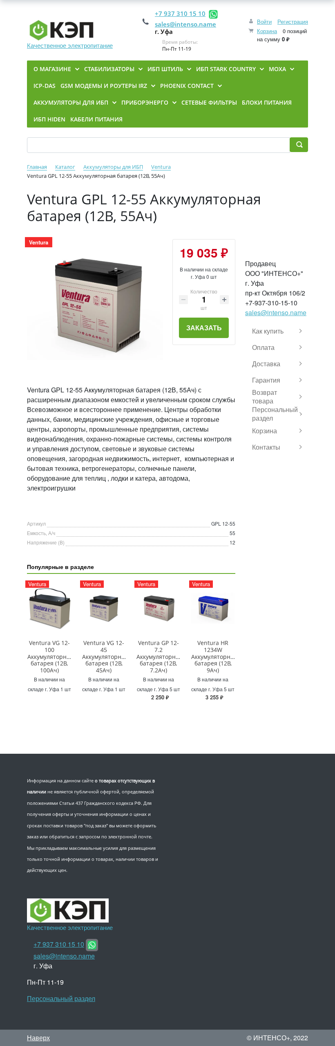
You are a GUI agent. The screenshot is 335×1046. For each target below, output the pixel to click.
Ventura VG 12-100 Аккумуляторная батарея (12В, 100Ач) (50, 656)
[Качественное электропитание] (70, 30)
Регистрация (292, 21)
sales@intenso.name (185, 24)
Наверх (38, 1037)
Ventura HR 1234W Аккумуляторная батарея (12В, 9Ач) (214, 656)
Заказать (204, 327)
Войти (264, 21)
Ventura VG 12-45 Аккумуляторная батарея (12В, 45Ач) (105, 656)
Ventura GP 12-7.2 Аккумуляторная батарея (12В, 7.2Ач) (159, 656)
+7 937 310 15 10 (180, 13)
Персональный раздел (61, 998)
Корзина (267, 31)
